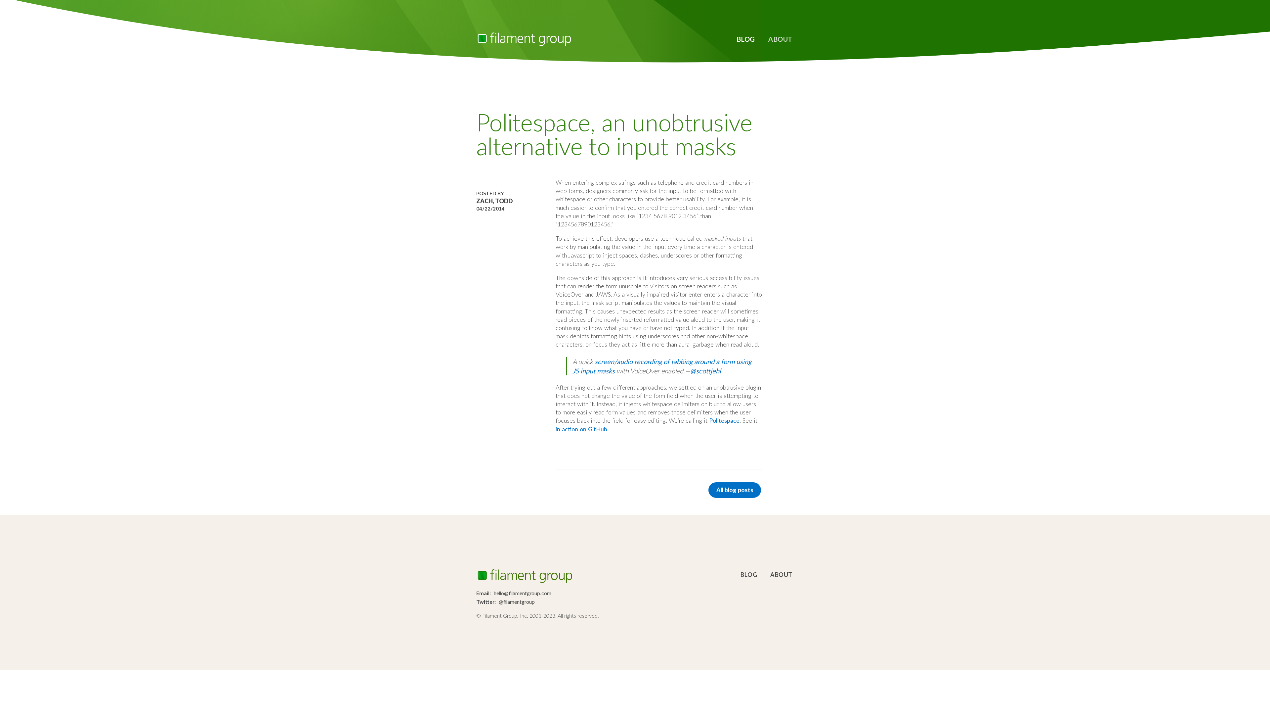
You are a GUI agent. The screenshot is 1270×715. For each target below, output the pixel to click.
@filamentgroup (517, 601)
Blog (746, 39)
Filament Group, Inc (524, 39)
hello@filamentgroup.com (522, 593)
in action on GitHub (581, 429)
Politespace (724, 420)
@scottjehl (705, 371)
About (780, 39)
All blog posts (734, 490)
